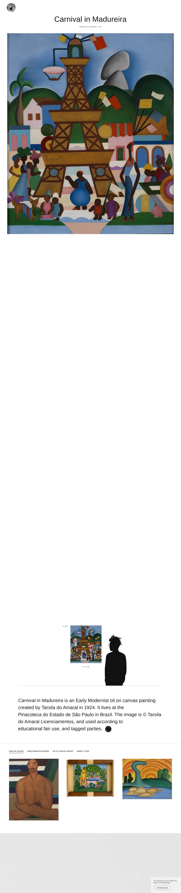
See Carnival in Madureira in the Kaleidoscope (108, 729)
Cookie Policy (166, 883)
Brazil (106, 714)
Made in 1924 (83, 751)
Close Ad (168, 540)
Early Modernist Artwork (38, 751)
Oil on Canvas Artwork (63, 751)
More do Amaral (16, 751)
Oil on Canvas (124, 700)
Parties (94, 729)
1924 (89, 707)
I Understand (162, 888)
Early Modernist (92, 700)
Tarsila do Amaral (88, 27)
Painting (147, 700)
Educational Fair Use (38, 729)
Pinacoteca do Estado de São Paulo (56, 714)
